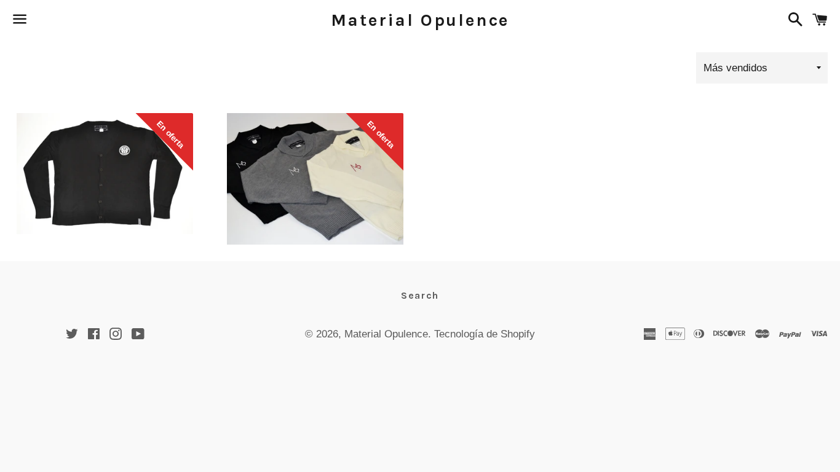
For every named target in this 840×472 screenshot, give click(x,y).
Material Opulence (420, 20)
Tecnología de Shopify (484, 334)
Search (420, 295)
